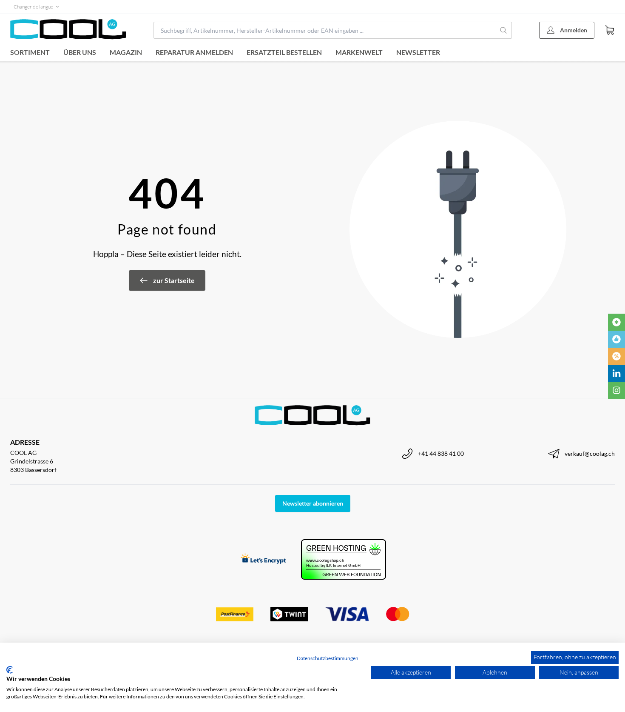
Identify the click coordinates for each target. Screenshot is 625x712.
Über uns (79, 52)
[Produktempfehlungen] (616, 339)
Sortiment (30, 52)
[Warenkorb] (609, 30)
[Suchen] (504, 30)
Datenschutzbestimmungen (327, 658)
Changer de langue (33, 6)
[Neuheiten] (616, 322)
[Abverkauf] (616, 356)
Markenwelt (359, 52)
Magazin (126, 52)
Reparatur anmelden (194, 52)
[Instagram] (616, 390)
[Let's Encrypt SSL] (263, 559)
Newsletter (418, 52)
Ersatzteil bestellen (284, 52)
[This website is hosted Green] (343, 559)
